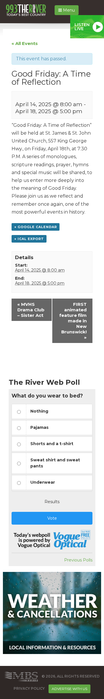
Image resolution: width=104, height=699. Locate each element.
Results (52, 501)
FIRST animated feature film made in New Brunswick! (73, 320)
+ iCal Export (29, 239)
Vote (52, 518)
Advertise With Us (69, 689)
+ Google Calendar (35, 227)
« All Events (25, 43)
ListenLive (82, 26)
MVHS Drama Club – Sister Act (30, 309)
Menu (68, 10)
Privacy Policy (29, 688)
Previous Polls (78, 560)
